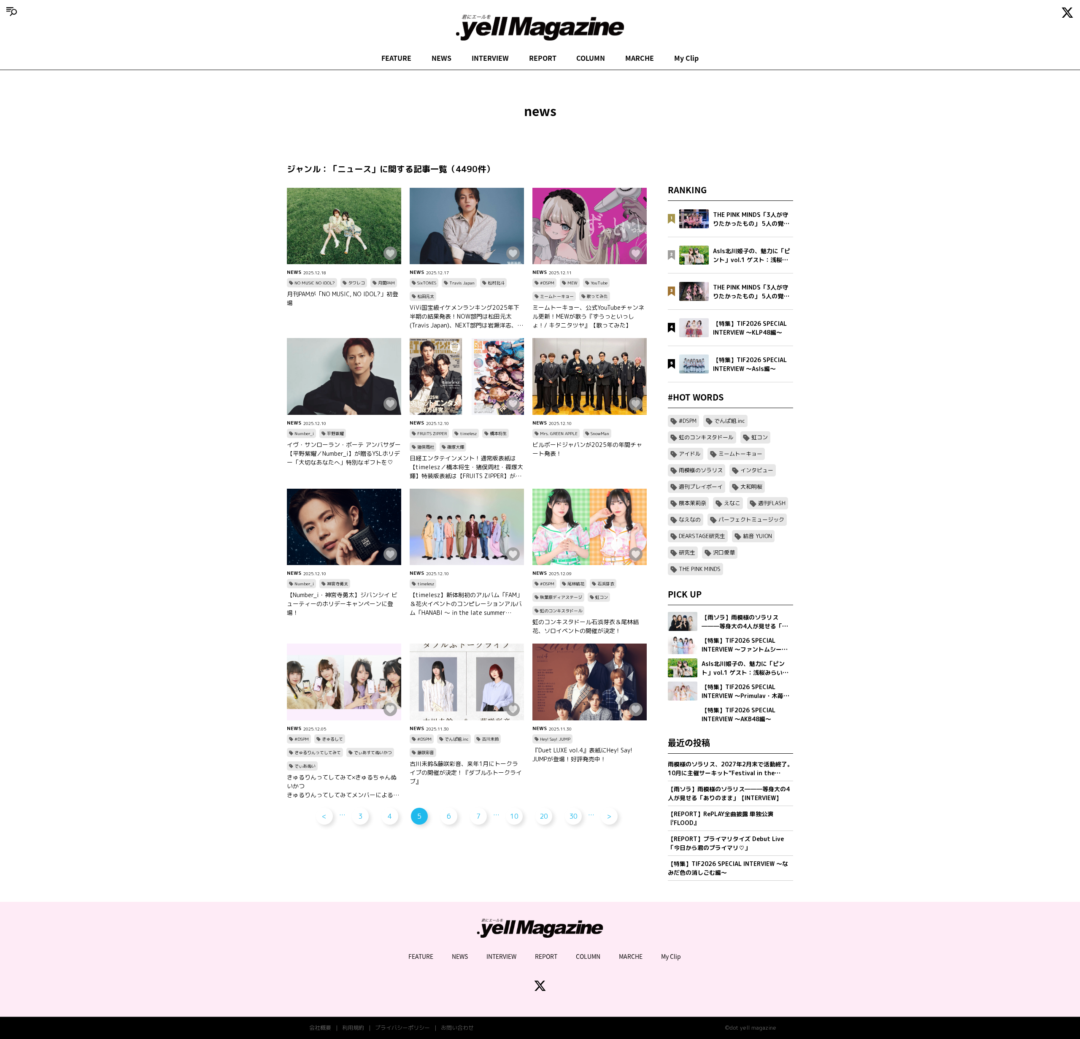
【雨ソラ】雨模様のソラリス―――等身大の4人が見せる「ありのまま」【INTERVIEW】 (729, 793)
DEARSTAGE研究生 (702, 536)
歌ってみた (597, 296)
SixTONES (426, 283)
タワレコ (356, 283)
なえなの (690, 519)
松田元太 (425, 296)
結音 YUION (757, 536)
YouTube (599, 283)
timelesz (468, 433)
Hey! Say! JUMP (555, 739)
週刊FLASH (772, 503)
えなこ (732, 503)
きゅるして (332, 739)
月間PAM (386, 283)
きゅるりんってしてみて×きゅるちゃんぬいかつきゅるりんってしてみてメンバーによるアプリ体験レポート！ (343, 786)
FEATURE (396, 58)
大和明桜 (751, 486)
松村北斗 (496, 283)
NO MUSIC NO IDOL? (314, 283)
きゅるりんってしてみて (317, 752)
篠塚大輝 (455, 447)
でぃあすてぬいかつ (373, 752)
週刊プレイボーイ (701, 486)
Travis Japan (462, 283)
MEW (572, 283)
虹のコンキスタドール (561, 611)
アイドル (690, 453)
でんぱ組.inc (457, 739)
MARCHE (639, 58)
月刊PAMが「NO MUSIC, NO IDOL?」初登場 (342, 298)
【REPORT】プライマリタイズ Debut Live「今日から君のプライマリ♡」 (726, 843)
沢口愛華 (724, 552)
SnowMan (600, 433)
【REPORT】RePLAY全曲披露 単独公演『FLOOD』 (720, 818)
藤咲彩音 (425, 752)
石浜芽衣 (605, 584)
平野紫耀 (335, 433)
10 (514, 816)
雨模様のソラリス (701, 470)
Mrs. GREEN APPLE (559, 433)
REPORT (542, 58)
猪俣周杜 (425, 447)
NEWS (441, 58)
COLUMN (590, 58)
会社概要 (320, 1027)
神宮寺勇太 (337, 584)
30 (573, 816)
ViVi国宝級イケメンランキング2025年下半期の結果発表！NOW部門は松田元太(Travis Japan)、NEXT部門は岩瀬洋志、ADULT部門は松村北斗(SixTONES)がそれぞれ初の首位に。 (466, 316)
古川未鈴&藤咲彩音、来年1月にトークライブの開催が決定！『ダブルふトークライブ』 (466, 772)
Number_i (304, 433)
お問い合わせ (457, 1027)
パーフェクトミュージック (751, 519)
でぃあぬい (305, 766)
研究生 (687, 552)
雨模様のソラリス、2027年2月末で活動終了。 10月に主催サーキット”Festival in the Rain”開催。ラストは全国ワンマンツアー (730, 768)
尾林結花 (575, 584)
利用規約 (353, 1027)
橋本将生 (498, 433)
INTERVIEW (490, 58)
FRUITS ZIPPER (432, 433)
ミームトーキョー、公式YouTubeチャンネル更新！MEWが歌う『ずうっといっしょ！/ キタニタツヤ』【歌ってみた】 (588, 316)
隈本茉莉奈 (692, 503)
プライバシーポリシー (402, 1027)
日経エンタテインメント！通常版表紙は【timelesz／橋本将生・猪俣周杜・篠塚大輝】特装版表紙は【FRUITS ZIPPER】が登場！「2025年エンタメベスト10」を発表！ (466, 467)
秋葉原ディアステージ (561, 597)
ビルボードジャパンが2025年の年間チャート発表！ (587, 449)
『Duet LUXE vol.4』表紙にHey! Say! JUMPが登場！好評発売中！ (582, 754)
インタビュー (756, 470)
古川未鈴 (490, 739)
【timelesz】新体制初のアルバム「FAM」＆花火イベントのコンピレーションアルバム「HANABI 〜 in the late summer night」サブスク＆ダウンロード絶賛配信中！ (466, 604)
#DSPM (547, 283)
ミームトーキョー (557, 296)
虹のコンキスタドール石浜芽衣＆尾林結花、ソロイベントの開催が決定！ (585, 626)
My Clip (686, 58)
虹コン (601, 597)
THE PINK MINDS (700, 569)
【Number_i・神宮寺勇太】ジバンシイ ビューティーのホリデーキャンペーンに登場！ (342, 604)
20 (544, 816)
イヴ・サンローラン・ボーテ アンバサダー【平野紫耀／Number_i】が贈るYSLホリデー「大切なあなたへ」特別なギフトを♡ (344, 453)
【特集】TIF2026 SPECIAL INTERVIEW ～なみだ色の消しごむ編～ (728, 868)
